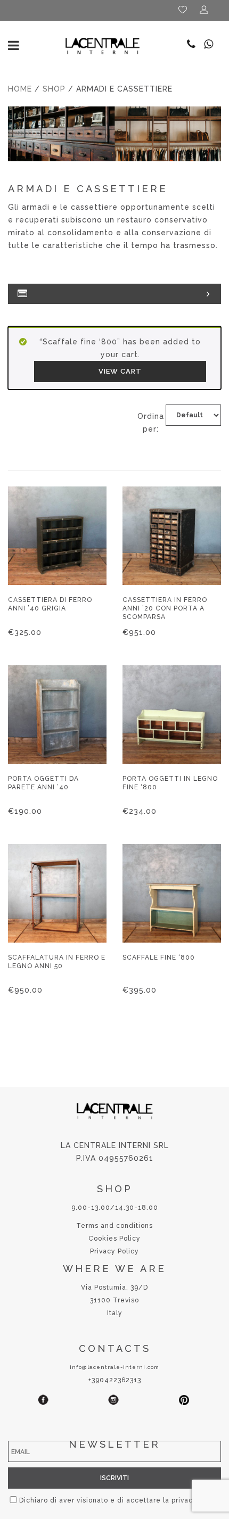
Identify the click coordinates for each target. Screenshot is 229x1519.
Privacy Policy (114, 1251)
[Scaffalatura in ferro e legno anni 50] (57, 893)
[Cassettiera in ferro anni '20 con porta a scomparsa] (171, 535)
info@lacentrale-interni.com (114, 1367)
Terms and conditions (114, 1225)
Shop (54, 89)
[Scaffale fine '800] (171, 893)
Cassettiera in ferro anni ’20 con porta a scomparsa (164, 608)
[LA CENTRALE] (103, 45)
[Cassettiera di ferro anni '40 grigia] (57, 535)
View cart (120, 371)
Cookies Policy (114, 1238)
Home (20, 89)
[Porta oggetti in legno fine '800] (171, 714)
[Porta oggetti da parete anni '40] (57, 714)
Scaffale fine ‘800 (158, 957)
